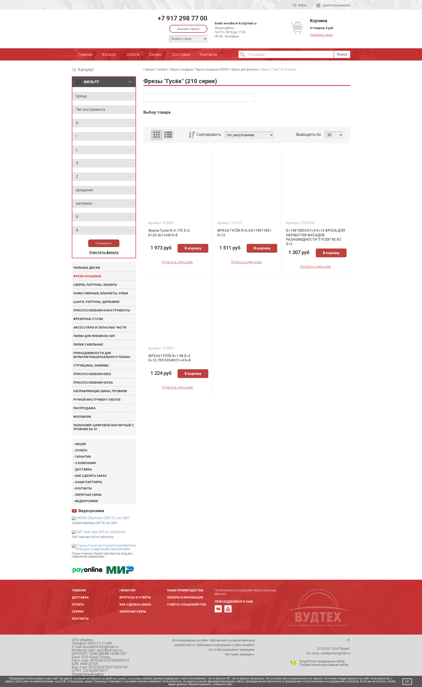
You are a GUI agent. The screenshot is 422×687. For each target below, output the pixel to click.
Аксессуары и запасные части (99, 327)
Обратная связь (88, 494)
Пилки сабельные (88, 344)
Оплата (133, 54)
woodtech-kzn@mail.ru (239, 23)
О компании (85, 463)
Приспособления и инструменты (101, 310)
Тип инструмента (90, 109)
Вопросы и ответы (135, 597)
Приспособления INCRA (93, 382)
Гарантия (83, 456)
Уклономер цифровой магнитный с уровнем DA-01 (103, 427)
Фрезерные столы (88, 319)
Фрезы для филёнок (244, 69)
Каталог (109, 54)
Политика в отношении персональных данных (245, 592)
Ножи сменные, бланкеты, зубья (100, 293)
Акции (80, 444)
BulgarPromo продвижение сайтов (322, 661)
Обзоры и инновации (185, 597)
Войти (302, 5)
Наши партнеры (88, 482)
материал (84, 203)
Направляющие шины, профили (100, 391)
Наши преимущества (185, 590)
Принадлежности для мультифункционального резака (101, 355)
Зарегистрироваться (336, 5)
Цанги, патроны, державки (96, 302)
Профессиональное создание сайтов (324, 665)
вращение (84, 190)
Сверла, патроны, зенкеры (95, 285)
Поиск (342, 54)
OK (407, 682)
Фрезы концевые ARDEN (212, 69)
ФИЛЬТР (91, 82)
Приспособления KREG (92, 374)
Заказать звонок (188, 29)
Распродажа (84, 408)
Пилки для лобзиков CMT (94, 336)
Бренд (81, 96)
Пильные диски (86, 267)
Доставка (181, 54)
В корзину (193, 248)
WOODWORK (82, 416)
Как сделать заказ (90, 475)
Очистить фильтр (103, 252)
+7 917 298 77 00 (182, 18)
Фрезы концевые (87, 276)
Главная (85, 54)
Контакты (208, 54)
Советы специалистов (186, 604)
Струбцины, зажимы (91, 365)
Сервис (155, 54)
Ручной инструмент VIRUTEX (97, 399)
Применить (103, 243)
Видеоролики (86, 501)
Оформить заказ (321, 35)
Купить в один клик (177, 262)
